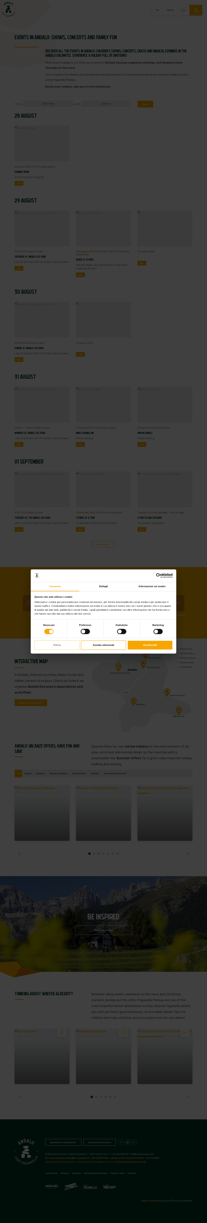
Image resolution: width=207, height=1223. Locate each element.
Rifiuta (57, 645)
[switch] (85, 631)
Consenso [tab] (55, 586)
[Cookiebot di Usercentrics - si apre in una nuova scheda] (158, 575)
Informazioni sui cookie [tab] (152, 586)
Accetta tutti (150, 645)
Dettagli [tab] (103, 586)
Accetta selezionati (103, 645)
